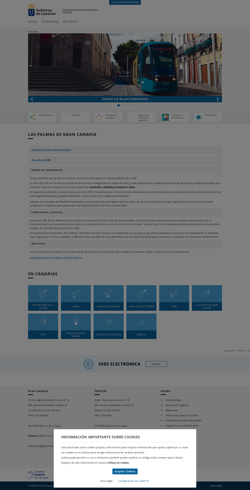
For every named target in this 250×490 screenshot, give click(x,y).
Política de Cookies (118, 462)
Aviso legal (107, 481)
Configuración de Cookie (132, 481)
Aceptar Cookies (125, 471)
